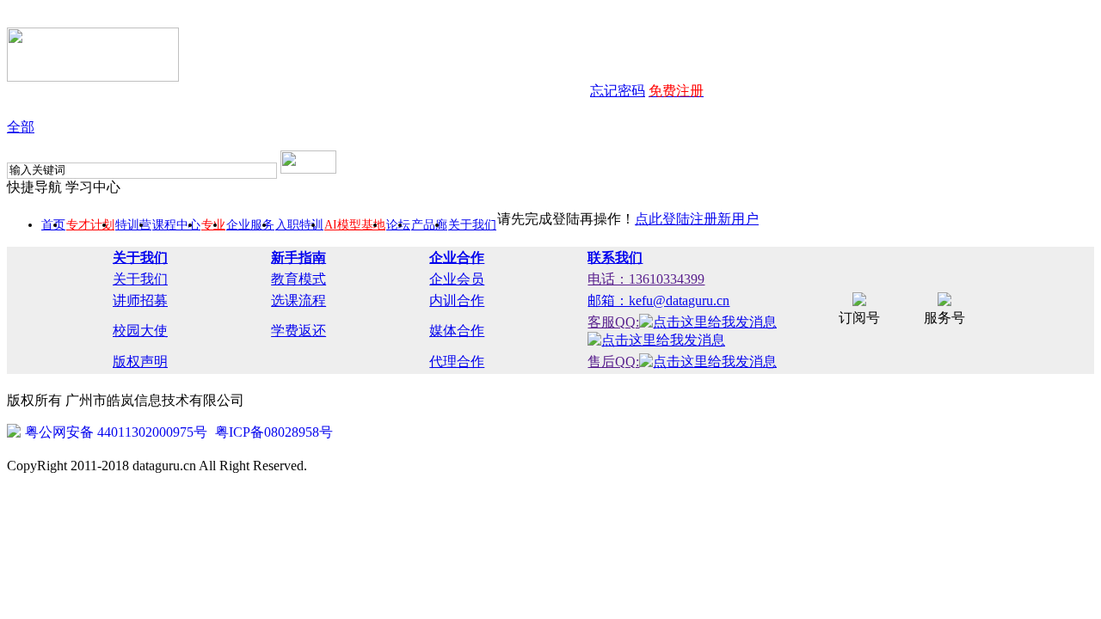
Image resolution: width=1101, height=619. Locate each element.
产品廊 (429, 224)
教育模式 (298, 279)
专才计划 (90, 224)
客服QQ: (613, 322)
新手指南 (298, 257)
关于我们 (472, 224)
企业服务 (250, 224)
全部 (20, 127)
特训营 (133, 224)
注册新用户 (724, 218)
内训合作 (456, 300)
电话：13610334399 (645, 279)
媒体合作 (456, 330)
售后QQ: (613, 361)
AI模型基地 (354, 224)
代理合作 (456, 361)
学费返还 (298, 330)
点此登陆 (662, 218)
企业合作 (456, 257)
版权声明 (140, 361)
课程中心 (176, 224)
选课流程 (298, 300)
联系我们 (615, 257)
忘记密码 (617, 90)
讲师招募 (140, 300)
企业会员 (456, 279)
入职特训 (299, 224)
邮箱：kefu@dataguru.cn (658, 300)
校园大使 (140, 330)
